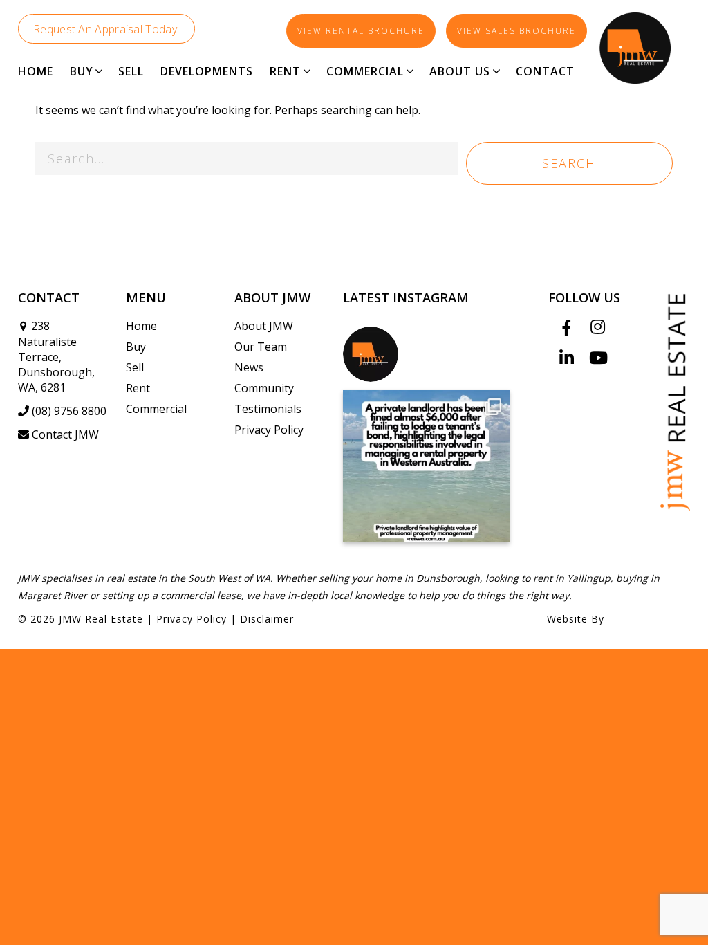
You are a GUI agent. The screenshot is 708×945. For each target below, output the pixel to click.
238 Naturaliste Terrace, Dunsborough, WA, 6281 (56, 356)
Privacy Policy (269, 429)
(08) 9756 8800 (69, 411)
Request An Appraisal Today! (106, 29)
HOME (35, 71)
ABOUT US (459, 71)
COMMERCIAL (365, 71)
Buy (136, 346)
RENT (285, 71)
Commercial (156, 408)
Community (264, 388)
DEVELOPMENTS (206, 71)
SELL (131, 71)
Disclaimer (267, 618)
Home (141, 325)
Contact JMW (65, 434)
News (248, 367)
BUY (81, 71)
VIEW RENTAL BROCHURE (361, 31)
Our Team (260, 346)
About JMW (263, 325)
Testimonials (267, 408)
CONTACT (545, 71)
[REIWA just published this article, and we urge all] (426, 466)
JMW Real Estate (101, 618)
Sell (135, 367)
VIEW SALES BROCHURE (516, 31)
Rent (138, 388)
